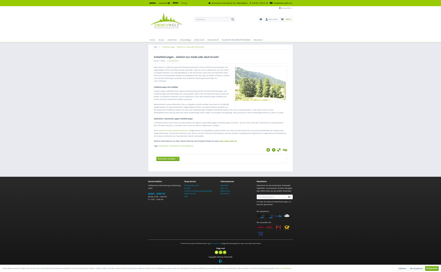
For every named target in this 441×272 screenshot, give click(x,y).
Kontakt (187, 188)
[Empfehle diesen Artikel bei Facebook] (274, 150)
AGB (186, 196)
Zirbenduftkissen (186, 146)
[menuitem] (215, 19)
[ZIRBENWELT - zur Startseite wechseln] (166, 23)
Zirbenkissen (163, 146)
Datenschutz (225, 191)
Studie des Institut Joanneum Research (173, 130)
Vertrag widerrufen (191, 185)
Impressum (224, 193)
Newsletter (224, 185)
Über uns (224, 188)
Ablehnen (402, 268)
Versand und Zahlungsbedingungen (198, 191)
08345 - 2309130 (156, 193)
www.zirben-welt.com (228, 141)
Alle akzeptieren (416, 268)
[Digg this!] (285, 150)
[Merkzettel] (260, 19)
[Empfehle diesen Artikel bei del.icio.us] (280, 150)
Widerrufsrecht (190, 193)
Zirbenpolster (174, 146)
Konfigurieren (431, 268)
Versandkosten (215, 243)
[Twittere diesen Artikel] (269, 150)
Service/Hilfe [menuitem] (286, 8)
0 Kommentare (173, 61)
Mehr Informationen (283, 268)
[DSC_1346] (260, 84)
